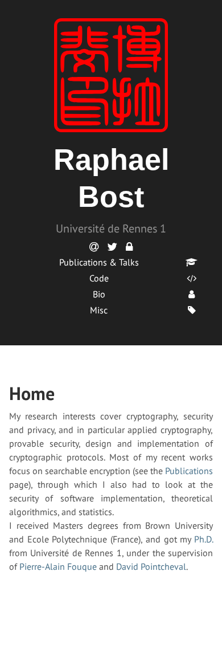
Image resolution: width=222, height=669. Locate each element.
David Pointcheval (151, 566)
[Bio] (191, 294)
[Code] (191, 278)
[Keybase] (129, 246)
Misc (99, 310)
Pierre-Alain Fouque (58, 566)
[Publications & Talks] (191, 262)
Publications (189, 470)
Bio (99, 294)
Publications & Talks (99, 262)
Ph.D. (203, 539)
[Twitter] (112, 246)
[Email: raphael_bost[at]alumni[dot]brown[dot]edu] (93, 246)
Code (99, 278)
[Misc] (191, 310)
